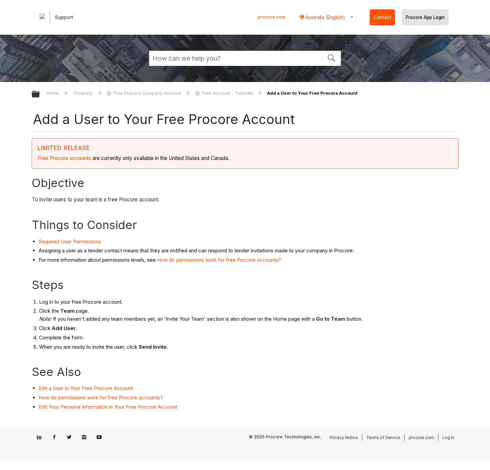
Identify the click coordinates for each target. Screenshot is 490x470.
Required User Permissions (70, 241)
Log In (448, 437)
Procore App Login (425, 17)
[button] (331, 57)
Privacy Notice (344, 437)
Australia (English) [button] (324, 17)
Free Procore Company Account (147, 93)
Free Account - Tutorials (227, 93)
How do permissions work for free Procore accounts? (219, 260)
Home (53, 93)
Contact (382, 17)
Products (84, 93)
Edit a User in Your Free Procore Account (86, 388)
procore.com (271, 17)
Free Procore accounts (64, 158)
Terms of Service (383, 437)
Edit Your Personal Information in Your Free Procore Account (108, 407)
